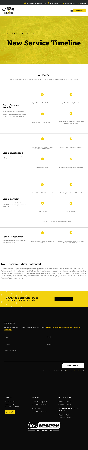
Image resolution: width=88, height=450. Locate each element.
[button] (71, 11)
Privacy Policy (69, 370)
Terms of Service (78, 370)
